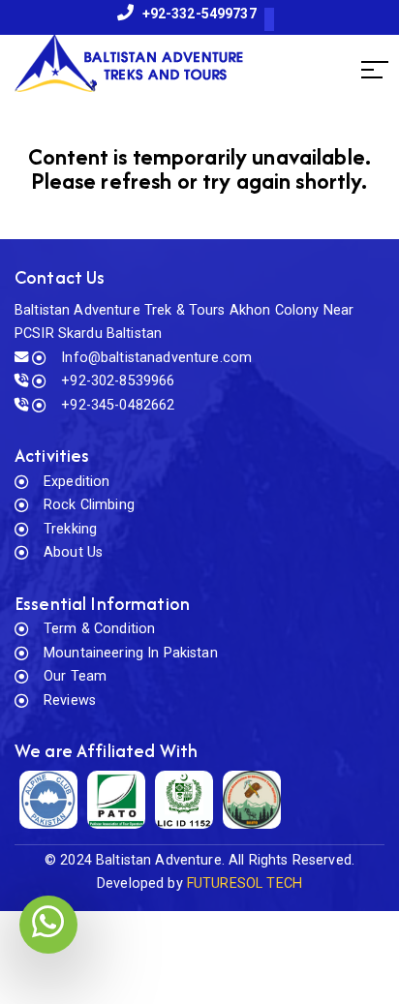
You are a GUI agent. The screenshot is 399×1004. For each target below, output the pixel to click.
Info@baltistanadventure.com (156, 358)
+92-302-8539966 (117, 381)
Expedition (76, 481)
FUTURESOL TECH (244, 883)
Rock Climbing (89, 505)
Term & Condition (99, 629)
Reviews (70, 700)
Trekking (70, 529)
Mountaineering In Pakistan (131, 653)
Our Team (75, 676)
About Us (73, 552)
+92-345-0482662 (117, 405)
